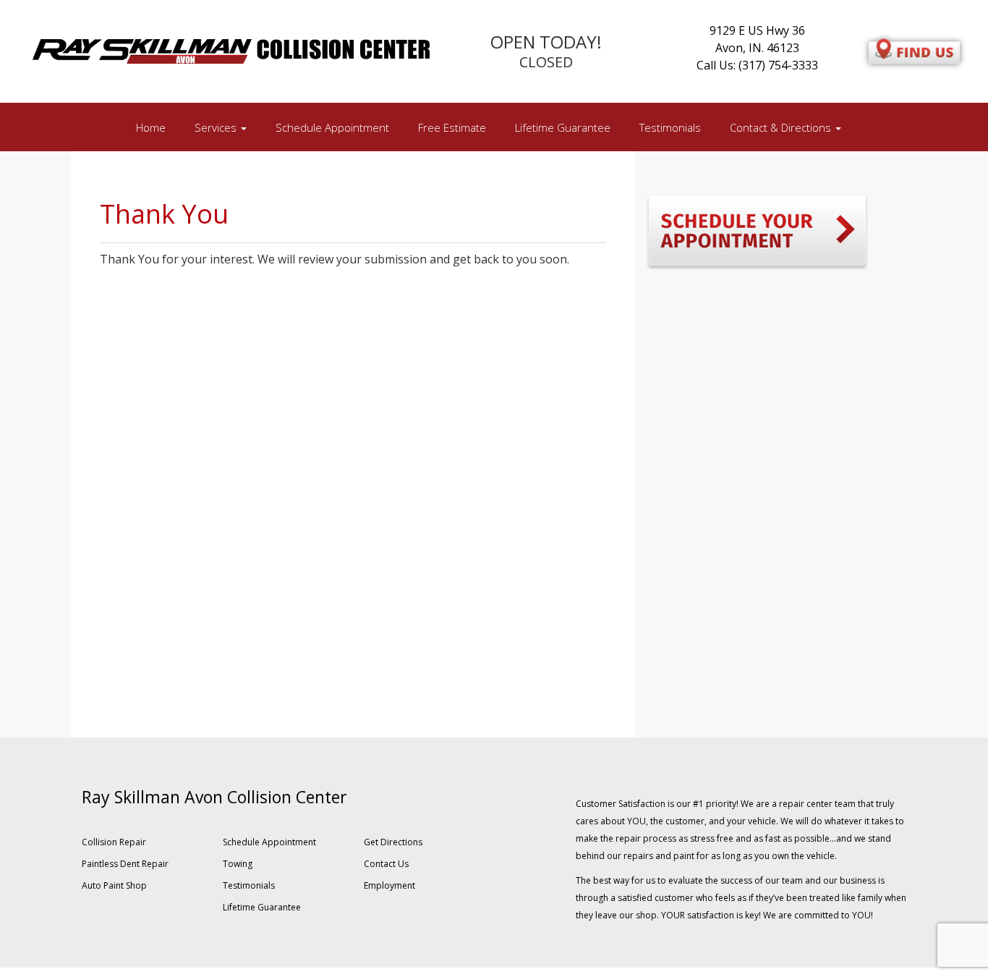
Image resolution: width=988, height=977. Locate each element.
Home (151, 127)
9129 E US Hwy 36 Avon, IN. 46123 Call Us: (751, 47)
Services (217, 127)
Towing (237, 864)
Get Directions (393, 842)
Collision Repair (114, 842)
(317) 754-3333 (778, 65)
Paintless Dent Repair (125, 864)
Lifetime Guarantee (562, 127)
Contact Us (386, 864)
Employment (389, 885)
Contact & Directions (782, 127)
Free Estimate (452, 127)
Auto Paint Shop (114, 885)
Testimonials (670, 127)
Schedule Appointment (332, 127)
